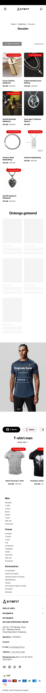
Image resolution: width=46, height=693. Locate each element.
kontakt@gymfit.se (17, 647)
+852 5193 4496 (18, 652)
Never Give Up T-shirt (15, 481)
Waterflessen (10, 580)
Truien (7, 518)
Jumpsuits (9, 546)
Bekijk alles (22, 442)
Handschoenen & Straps (14, 577)
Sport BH (8, 555)
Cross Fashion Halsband (9, 82)
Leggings (9, 549)
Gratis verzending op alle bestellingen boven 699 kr (21, 3)
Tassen (8, 583)
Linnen (7, 509)
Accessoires (10, 570)
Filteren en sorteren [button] (13, 44)
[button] (40, 9)
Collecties (22, 24)
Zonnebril (9, 589)
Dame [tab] (31, 429)
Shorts (7, 515)
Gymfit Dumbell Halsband (9, 120)
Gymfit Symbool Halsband (9, 197)
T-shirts (8, 536)
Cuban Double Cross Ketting (32, 82)
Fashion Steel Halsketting (8, 158)
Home (13, 24)
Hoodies (8, 502)
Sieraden (31, 24)
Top (6, 543)
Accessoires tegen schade (15, 586)
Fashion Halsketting (32, 157)
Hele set (8, 521)
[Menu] (5, 9)
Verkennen (22, 380)
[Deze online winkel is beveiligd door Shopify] (7, 676)
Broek (7, 512)
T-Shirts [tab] (13, 429)
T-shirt (7, 505)
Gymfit (11, 690)
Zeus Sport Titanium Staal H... (32, 120)
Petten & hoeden (11, 574)
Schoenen (9, 524)
